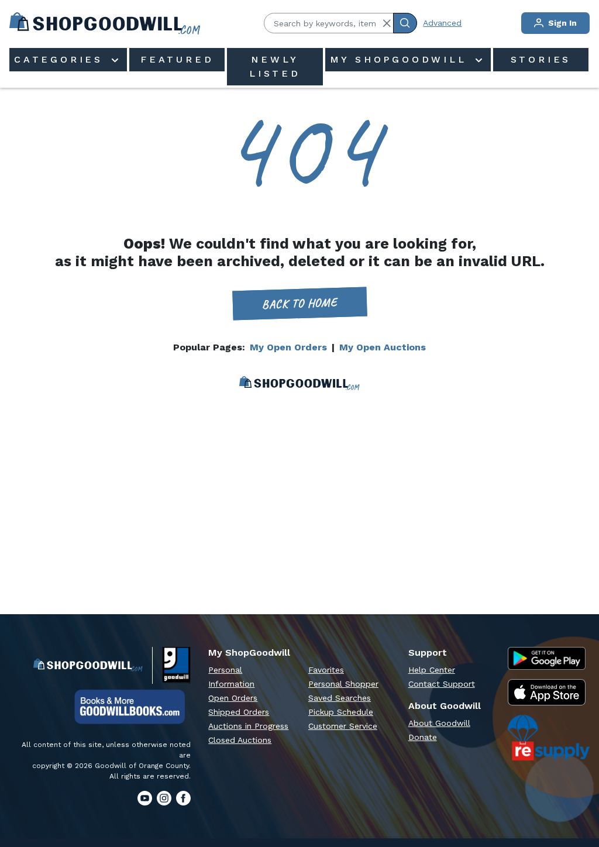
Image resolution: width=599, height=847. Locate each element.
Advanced (442, 22)
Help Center (431, 669)
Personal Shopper (343, 683)
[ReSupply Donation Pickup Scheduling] (549, 737)
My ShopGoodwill (401, 59)
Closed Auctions (239, 740)
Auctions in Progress (248, 726)
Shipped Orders (238, 712)
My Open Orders (288, 347)
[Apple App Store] (547, 692)
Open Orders (232, 698)
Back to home (299, 303)
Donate (422, 737)
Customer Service (342, 726)
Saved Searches (339, 698)
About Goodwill (439, 723)
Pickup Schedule (340, 712)
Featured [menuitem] (177, 59)
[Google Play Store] (547, 658)
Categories (61, 59)
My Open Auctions (382, 347)
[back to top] (578, 798)
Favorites (326, 669)
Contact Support (441, 683)
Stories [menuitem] (541, 59)
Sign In (561, 22)
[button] (386, 23)
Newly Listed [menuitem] (275, 66)
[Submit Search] (405, 23)
